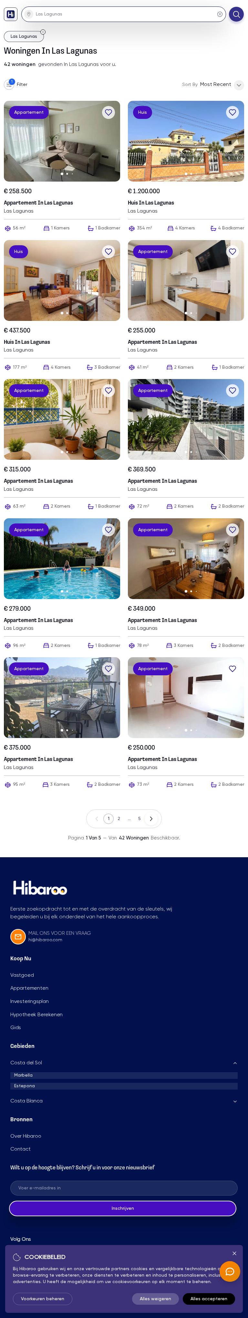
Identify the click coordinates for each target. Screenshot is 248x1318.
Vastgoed (22, 975)
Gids (15, 1027)
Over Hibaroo (25, 1136)
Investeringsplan (29, 1001)
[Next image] (117, 141)
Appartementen (29, 988)
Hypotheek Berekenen (36, 1014)
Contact (20, 1149)
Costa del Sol (26, 1063)
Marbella (23, 1075)
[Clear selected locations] (220, 14)
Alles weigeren (155, 1299)
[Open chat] (230, 1271)
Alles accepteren (209, 1299)
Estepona (24, 1086)
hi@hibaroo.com (45, 940)
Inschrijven (123, 1208)
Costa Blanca (26, 1101)
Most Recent (215, 84)
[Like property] (108, 112)
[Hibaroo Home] (10, 14)
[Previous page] (96, 818)
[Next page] (151, 818)
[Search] (236, 14)
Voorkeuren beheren (42, 1299)
